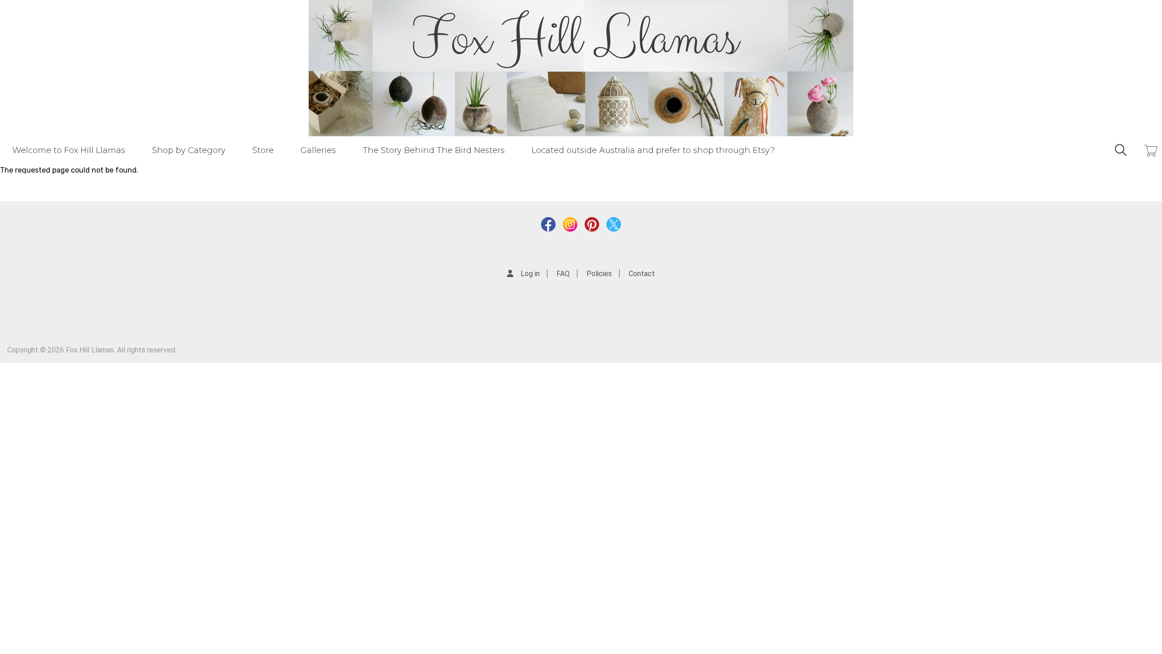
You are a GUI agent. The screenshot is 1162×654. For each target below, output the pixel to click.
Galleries (318, 150)
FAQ (563, 273)
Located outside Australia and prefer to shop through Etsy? (653, 150)
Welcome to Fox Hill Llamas (68, 150)
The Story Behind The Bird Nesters (434, 150)
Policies (599, 273)
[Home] (581, 68)
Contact (642, 273)
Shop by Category (189, 150)
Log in (530, 273)
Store (263, 150)
